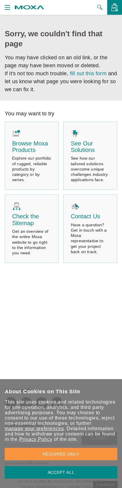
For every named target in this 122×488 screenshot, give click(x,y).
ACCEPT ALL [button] (61, 472)
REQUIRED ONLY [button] (61, 454)
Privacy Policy (35, 439)
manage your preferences (34, 428)
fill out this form (88, 73)
